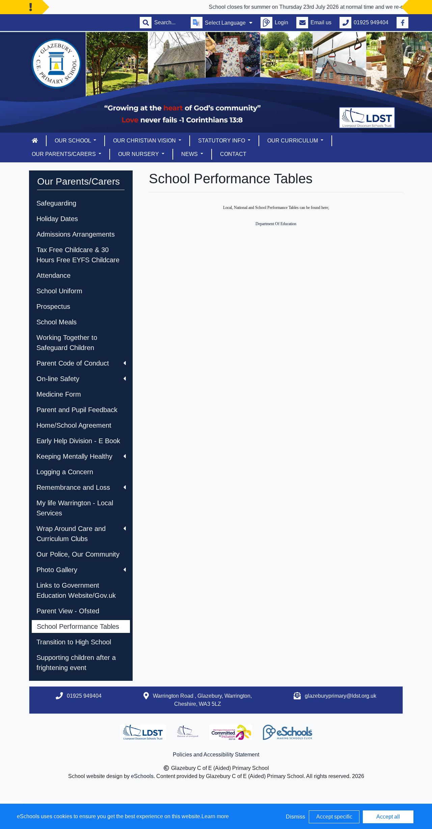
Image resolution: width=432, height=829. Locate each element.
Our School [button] (73, 140)
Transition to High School (73, 642)
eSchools (142, 776)
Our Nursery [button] (139, 154)
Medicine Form (58, 394)
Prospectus (53, 306)
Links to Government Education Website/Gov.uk (76, 590)
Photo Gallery (56, 569)
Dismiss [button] (295, 817)
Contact (233, 154)
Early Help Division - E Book (78, 441)
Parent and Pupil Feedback (76, 409)
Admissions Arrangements (75, 234)
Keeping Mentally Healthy (74, 456)
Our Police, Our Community (77, 554)
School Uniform (59, 291)
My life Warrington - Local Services (74, 508)
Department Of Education (275, 223)
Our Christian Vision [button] (145, 140)
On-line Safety (57, 378)
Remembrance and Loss (73, 487)
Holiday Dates (57, 218)
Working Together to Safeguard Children (66, 342)
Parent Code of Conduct (72, 363)
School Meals (56, 322)
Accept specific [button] (334, 817)
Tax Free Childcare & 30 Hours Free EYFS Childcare (77, 255)
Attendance (53, 275)
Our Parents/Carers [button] (64, 154)
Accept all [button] (388, 817)
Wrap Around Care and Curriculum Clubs (71, 533)
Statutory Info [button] (222, 140)
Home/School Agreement (73, 425)
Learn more (215, 816)
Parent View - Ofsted (67, 611)
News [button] (190, 154)
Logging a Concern (64, 472)
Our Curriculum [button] (293, 140)
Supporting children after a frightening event (76, 662)
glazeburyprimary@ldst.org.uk (340, 696)
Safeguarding (56, 203)
